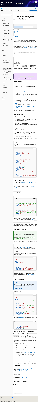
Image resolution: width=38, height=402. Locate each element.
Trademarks (8, 401)
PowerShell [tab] (28, 104)
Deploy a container (17, 35)
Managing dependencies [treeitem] (7, 79)
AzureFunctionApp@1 (33, 58)
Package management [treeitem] (6, 77)
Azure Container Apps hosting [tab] (19, 245)
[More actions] (36, 14)
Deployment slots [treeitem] (6, 62)
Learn (14, 13)
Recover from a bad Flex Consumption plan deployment (25, 368)
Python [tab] (24, 104)
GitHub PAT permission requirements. (28, 352)
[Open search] (33, 8)
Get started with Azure (32, 10)
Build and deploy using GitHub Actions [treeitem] (7, 72)
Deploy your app (16, 33)
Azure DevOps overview (23, 370)
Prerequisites (16, 31)
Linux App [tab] (21, 194)
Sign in (36, 8)
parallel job (23, 91)
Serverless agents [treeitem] (6, 28)
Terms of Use (3, 401)
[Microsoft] (1, 8)
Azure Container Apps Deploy (25, 247)
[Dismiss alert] (36, 2)
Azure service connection (22, 183)
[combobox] (6, 15)
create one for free (18, 85)
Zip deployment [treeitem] (5, 74)
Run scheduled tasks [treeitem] (6, 33)
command (21, 335)
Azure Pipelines (17, 38)
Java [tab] (31, 104)
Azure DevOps (19, 42)
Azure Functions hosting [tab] (28, 245)
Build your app (16, 32)
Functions (21, 13)
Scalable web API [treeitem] (6, 23)
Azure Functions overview (23, 369)
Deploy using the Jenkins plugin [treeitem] (7, 82)
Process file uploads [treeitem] (6, 25)
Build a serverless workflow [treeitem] (6, 37)
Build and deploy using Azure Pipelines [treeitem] (7, 69)
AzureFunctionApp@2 (25, 58)
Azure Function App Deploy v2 (26, 182)
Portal (27, 10)
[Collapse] (11, 13)
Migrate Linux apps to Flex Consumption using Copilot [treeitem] (7, 40)
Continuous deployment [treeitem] (7, 60)
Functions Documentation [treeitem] (6, 16)
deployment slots (21, 317)
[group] (25, 163)
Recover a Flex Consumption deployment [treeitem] (7, 65)
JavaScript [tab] (19, 104)
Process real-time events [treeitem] (7, 35)
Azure (17, 13)
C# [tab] (16, 104)
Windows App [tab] (16, 194)
